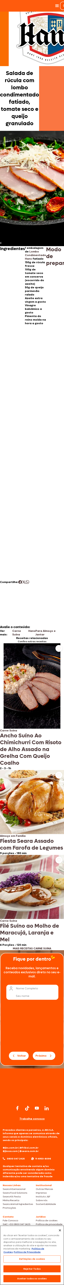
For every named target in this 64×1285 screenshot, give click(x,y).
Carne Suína (16, 632)
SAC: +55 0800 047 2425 (16, 1224)
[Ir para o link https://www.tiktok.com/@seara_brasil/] (27, 1108)
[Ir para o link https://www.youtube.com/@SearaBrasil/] (37, 1108)
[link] (32, 706)
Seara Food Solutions (15, 1192)
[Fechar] (60, 1230)
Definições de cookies (32, 1258)
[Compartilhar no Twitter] (24, 582)
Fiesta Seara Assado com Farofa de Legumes (31, 844)
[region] (32, 1255)
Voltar (21, 1055)
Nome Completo (27, 988)
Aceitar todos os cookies (32, 1278)
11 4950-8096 (43, 1158)
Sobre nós (41, 1200)
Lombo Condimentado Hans (35, 255)
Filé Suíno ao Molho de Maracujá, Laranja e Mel (29, 932)
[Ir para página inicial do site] (32, 1098)
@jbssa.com (10, 1151)
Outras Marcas (44, 1189)
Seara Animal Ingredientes (18, 1204)
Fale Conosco (10, 1220)
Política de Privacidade (27, 1252)
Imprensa (41, 1192)
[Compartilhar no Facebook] (20, 582)
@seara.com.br (29, 1151)
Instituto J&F (43, 1196)
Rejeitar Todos (32, 1268)
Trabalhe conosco (32, 1119)
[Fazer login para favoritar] (58, 648)
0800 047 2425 (16, 1158)
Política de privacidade (49, 1224)
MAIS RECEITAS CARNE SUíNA (32, 948)
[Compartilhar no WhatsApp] (27, 582)
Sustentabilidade (46, 1204)
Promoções (9, 1208)
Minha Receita (11, 1200)
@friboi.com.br (29, 1147)
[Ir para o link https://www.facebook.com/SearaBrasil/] (17, 1108)
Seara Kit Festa (12, 1196)
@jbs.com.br (10, 1147)
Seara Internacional (14, 1189)
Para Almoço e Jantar (45, 632)
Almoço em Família (13, 836)
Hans (31, 631)
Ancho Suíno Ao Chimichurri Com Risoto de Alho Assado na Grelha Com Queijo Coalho (30, 749)
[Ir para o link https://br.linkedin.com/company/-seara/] (47, 1108)
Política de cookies (47, 1220)
